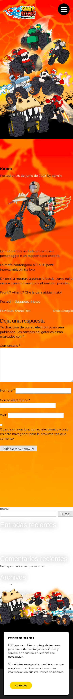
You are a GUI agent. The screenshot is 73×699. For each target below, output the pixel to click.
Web (3, 415)
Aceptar (21, 685)
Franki (12, 544)
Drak (11, 540)
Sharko (13, 536)
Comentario (10, 346)
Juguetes (22, 302)
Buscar (5, 508)
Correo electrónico (15, 400)
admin (57, 176)
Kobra (12, 548)
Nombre (7, 390)
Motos (35, 302)
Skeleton (14, 532)
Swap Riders (20, 12)
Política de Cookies (51, 672)
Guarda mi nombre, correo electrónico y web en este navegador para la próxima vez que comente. (34, 434)
